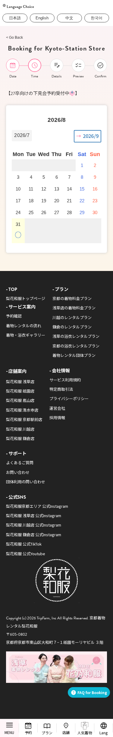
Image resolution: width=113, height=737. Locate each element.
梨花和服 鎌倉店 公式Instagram (33, 534)
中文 (69, 18)
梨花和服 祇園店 (20, 391)
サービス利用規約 (65, 380)
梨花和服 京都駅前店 (24, 419)
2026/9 (91, 135)
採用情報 (57, 417)
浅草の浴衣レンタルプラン (75, 336)
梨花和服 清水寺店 (22, 410)
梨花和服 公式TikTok (24, 544)
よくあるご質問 (19, 462)
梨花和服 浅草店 (20, 381)
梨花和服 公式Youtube (25, 553)
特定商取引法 (61, 389)
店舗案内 (17, 371)
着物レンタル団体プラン (74, 355)
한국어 (96, 18)
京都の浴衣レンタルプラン (75, 346)
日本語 (15, 18)
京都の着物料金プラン (72, 298)
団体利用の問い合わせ (25, 481)
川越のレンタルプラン (72, 317)
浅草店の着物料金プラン (74, 308)
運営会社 (57, 408)
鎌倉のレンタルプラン (72, 327)
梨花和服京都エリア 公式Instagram (37, 506)
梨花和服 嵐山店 (20, 400)
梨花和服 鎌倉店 (20, 438)
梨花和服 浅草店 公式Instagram (33, 515)
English (42, 18)
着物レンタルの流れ (23, 325)
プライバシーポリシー (69, 398)
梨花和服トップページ (25, 298)
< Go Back (14, 37)
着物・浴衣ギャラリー (25, 335)
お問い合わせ (18, 472)
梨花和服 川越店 (20, 429)
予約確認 (14, 316)
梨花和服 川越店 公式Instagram (33, 525)
